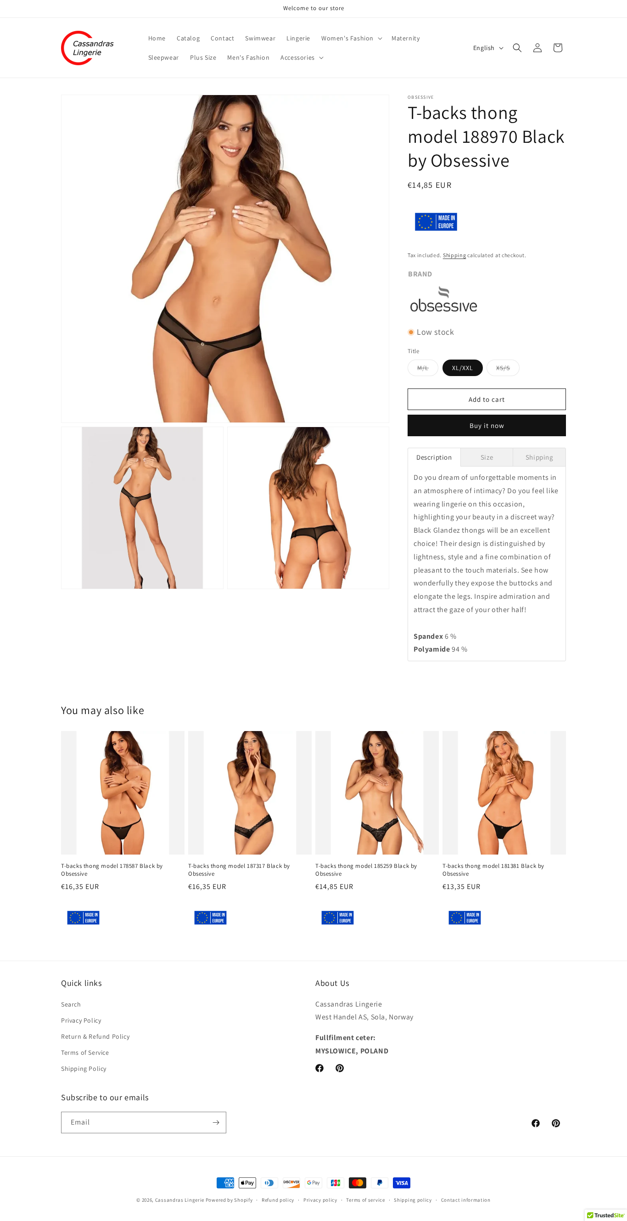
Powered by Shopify (229, 1200)
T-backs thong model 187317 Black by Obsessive (239, 870)
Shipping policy (413, 1200)
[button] (351, 38)
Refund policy (278, 1200)
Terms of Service (85, 1052)
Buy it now (487, 425)
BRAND (420, 274)
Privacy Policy (81, 1020)
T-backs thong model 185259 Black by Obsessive (366, 870)
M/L (427, 369)
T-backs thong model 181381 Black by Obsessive (493, 870)
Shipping (454, 255)
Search (71, 1004)
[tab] (434, 457)
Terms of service (365, 1200)
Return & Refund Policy (95, 1036)
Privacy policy (320, 1200)
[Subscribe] (216, 1122)
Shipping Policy (83, 1068)
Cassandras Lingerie (179, 1200)
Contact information (466, 1200)
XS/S (508, 369)
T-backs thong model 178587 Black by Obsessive (112, 870)
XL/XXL (462, 368)
